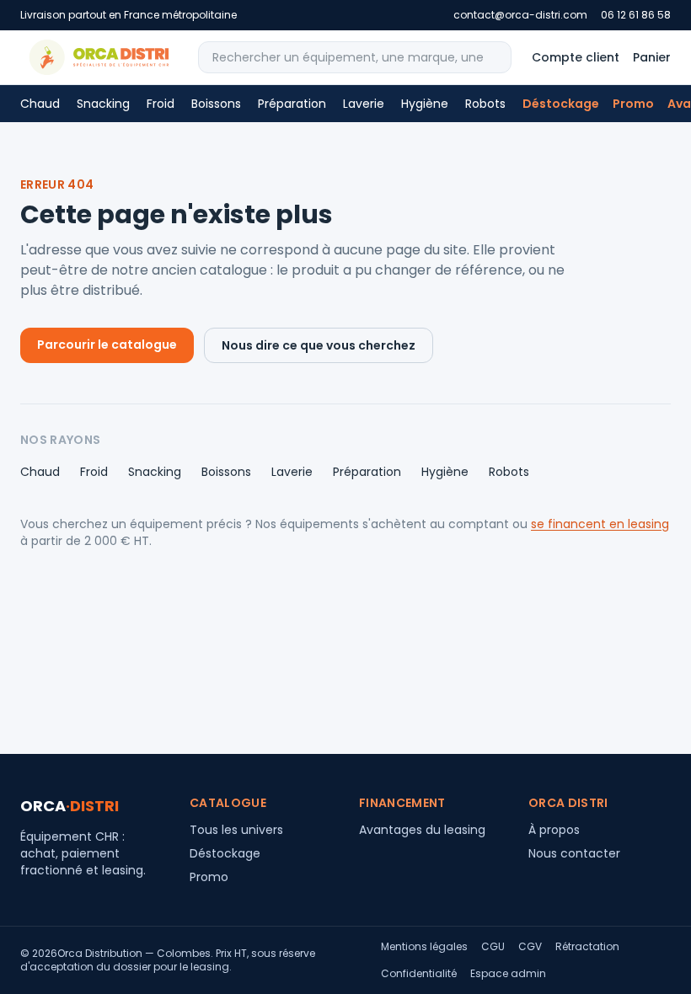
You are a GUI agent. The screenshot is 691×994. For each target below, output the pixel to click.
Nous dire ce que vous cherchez (318, 345)
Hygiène (424, 103)
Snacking (103, 103)
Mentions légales (424, 947)
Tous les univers (236, 829)
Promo (633, 103)
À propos (554, 829)
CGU (493, 947)
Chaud (40, 103)
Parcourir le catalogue (107, 344)
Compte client (575, 57)
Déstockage (560, 103)
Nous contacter (574, 853)
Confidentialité (419, 974)
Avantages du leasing (422, 829)
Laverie (363, 103)
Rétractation (587, 947)
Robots (485, 103)
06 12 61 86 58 (636, 15)
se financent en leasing (600, 524)
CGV (530, 947)
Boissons (216, 103)
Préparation (292, 103)
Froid (160, 103)
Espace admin (508, 974)
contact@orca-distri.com (520, 15)
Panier (652, 57)
